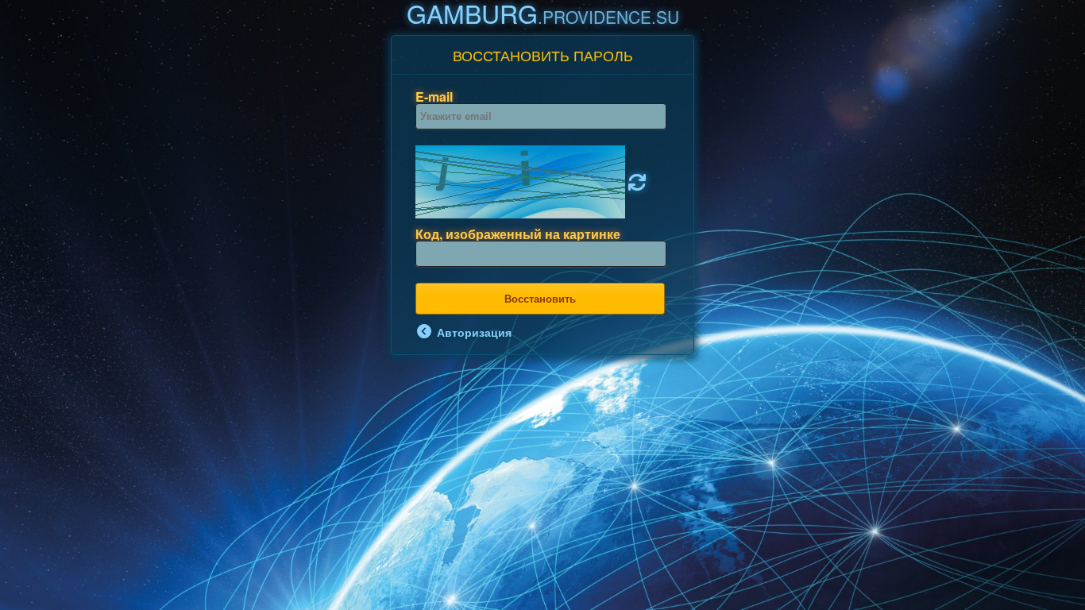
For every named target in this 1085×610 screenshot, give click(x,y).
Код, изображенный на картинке (517, 234)
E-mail (434, 96)
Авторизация (473, 331)
